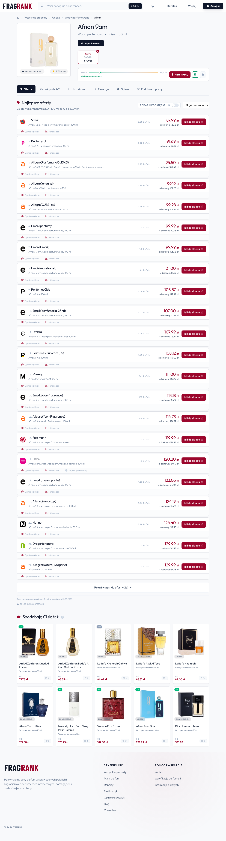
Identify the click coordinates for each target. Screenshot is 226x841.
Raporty (109, 785)
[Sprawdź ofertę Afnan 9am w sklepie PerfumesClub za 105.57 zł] (113, 294)
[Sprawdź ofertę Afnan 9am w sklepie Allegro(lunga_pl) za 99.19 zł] (113, 188)
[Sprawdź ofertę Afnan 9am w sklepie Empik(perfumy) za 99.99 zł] (113, 230)
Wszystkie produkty (115, 772)
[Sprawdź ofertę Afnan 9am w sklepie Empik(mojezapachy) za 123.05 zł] (113, 485)
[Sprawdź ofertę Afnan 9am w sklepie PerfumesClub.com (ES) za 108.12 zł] (113, 358)
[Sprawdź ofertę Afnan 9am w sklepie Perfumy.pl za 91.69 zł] (113, 146)
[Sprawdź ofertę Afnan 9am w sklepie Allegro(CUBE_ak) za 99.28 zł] (113, 209)
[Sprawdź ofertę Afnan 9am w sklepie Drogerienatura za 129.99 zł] (113, 548)
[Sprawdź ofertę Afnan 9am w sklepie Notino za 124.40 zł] (113, 527)
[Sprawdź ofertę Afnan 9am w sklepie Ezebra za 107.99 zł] (113, 336)
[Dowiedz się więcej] (62, 617)
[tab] (26, 89)
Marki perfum (112, 778)
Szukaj (135, 6)
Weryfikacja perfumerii (168, 778)
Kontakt (159, 772)
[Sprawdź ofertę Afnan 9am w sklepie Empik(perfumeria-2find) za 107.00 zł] (113, 315)
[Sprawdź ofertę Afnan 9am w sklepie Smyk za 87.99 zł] (113, 125)
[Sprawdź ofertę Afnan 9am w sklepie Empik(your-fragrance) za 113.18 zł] (113, 400)
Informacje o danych (167, 785)
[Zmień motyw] (152, 6)
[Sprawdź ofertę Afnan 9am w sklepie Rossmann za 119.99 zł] (113, 442)
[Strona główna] (18, 17)
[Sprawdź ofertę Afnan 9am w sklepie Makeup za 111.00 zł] (113, 379)
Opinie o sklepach (114, 797)
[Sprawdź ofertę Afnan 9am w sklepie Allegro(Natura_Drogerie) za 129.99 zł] (113, 569)
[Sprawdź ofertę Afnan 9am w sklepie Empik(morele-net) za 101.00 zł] (113, 273)
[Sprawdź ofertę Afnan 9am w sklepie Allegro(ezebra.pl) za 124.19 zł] (113, 506)
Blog (106, 804)
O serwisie (110, 810)
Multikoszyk (110, 791)
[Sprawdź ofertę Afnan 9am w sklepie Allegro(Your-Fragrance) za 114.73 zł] (113, 421)
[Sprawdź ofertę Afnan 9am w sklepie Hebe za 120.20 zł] (113, 463)
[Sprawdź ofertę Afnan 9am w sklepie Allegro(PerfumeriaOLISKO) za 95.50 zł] (113, 167)
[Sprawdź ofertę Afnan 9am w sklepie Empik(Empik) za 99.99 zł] (113, 252)
